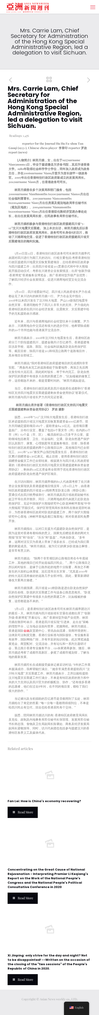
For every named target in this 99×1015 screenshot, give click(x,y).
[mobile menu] (93, 7)
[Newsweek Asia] (27, 7)
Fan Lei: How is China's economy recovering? (44, 801)
